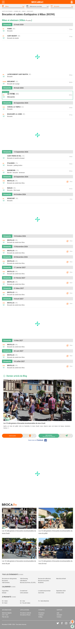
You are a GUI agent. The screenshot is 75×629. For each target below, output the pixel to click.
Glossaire (59, 615)
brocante (30, 11)
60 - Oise (22, 601)
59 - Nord (4, 603)
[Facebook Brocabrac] (63, 624)
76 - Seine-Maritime (43, 601)
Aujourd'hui (5, 591)
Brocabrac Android (25, 613)
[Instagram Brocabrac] (67, 624)
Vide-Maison (23, 580)
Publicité (41, 615)
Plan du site (5, 617)
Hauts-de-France (7, 11)
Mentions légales (7, 613)
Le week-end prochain (44, 591)
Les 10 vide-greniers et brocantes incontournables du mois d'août (24, 423)
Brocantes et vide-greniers (9, 578)
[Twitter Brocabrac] (59, 624)
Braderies (41, 582)
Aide (58, 613)
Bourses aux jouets (43, 580)
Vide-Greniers (6, 582)
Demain (4, 593)
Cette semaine (24, 593)
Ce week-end (23, 591)
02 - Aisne (5, 601)
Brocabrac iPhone (25, 615)
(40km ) (25, 20)
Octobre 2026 (60, 593)
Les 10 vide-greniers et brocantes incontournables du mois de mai (55, 562)
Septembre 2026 (61, 591)
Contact (59, 617)
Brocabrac (41, 613)
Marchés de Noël (61, 578)
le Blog (40, 617)
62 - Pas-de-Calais (25, 603)
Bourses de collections (44, 578)
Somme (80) (17, 11)
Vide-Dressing (24, 578)
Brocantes (5, 580)
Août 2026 (41, 593)
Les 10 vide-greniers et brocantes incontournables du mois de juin (19, 562)
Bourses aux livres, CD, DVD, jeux (28, 582)
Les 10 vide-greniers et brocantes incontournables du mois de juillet (55, 532)
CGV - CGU (5, 615)
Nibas (24, 11)
